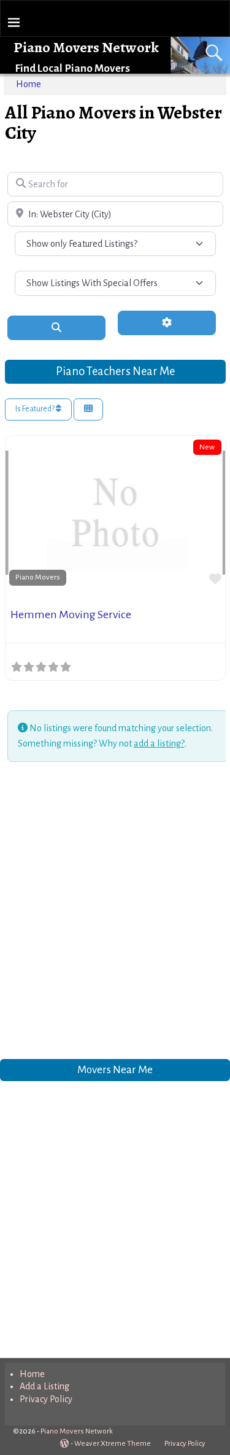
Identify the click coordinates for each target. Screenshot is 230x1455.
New (207, 447)
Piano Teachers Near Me (115, 371)
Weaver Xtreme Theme (112, 1444)
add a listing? (159, 743)
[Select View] (88, 409)
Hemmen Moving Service (70, 614)
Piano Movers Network (86, 47)
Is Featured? (35, 409)
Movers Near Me (115, 1070)
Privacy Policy (46, 1399)
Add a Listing (44, 1386)
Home (28, 84)
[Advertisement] (115, 912)
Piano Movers (37, 577)
